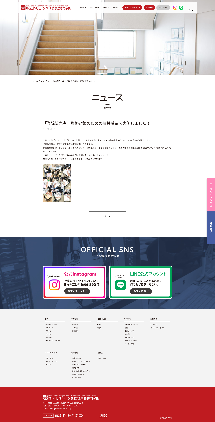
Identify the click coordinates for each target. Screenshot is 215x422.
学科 (46, 319)
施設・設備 (49, 358)
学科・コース (94, 7)
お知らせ (153, 319)
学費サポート (129, 337)
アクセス (106, 7)
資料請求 (149, 7)
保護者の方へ (76, 358)
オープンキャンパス (132, 7)
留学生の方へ (76, 377)
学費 (126, 328)
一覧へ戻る (107, 216)
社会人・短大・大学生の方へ (81, 361)
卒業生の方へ (76, 368)
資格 (99, 324)
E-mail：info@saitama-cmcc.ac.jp (57, 408)
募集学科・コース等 (131, 324)
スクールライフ (51, 352)
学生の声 (49, 364)
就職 (99, 328)
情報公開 (75, 331)
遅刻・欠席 (163, 7)
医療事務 (49, 337)
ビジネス (49, 334)
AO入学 (127, 334)
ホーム (35, 81)
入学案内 (127, 319)
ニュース (44, 81)
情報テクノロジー (51, 324)
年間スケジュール (51, 361)
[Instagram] (101, 415)
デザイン (49, 331)
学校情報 (75, 324)
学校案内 (83, 7)
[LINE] (105, 415)
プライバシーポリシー (158, 328)
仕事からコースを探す (53, 340)
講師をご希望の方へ (78, 374)
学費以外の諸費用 (131, 340)
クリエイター (50, 328)
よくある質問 (129, 344)
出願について (129, 331)
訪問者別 (115, 7)
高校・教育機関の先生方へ (81, 371)
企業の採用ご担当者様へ (80, 364)
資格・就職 (101, 319)
